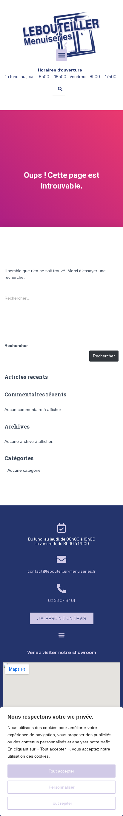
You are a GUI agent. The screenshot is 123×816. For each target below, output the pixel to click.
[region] (61, 761)
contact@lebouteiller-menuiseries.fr (61, 571)
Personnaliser (62, 787)
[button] (61, 55)
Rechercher (16, 345)
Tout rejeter (61, 803)
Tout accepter (61, 771)
